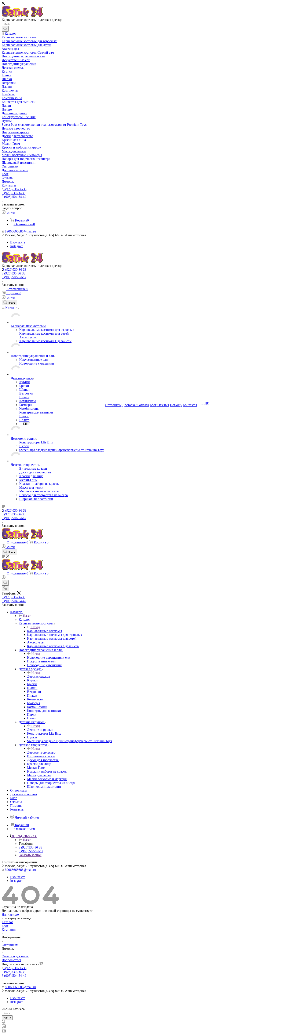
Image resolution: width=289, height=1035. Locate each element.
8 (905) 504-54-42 (14, 197)
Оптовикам (10, 945)
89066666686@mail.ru (20, 231)
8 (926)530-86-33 (14, 189)
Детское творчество (41, 752)
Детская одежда (38, 676)
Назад (27, 615)
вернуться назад (19, 918)
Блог (5, 926)
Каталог (24, 619)
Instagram (16, 246)
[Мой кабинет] (4, 578)
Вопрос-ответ (11, 960)
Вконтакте (17, 242)
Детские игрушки (40, 729)
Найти (7, 1017)
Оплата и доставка (15, 956)
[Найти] (5, 29)
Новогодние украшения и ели (48, 657)
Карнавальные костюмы (44, 631)
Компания (9, 929)
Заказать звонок (30, 855)
